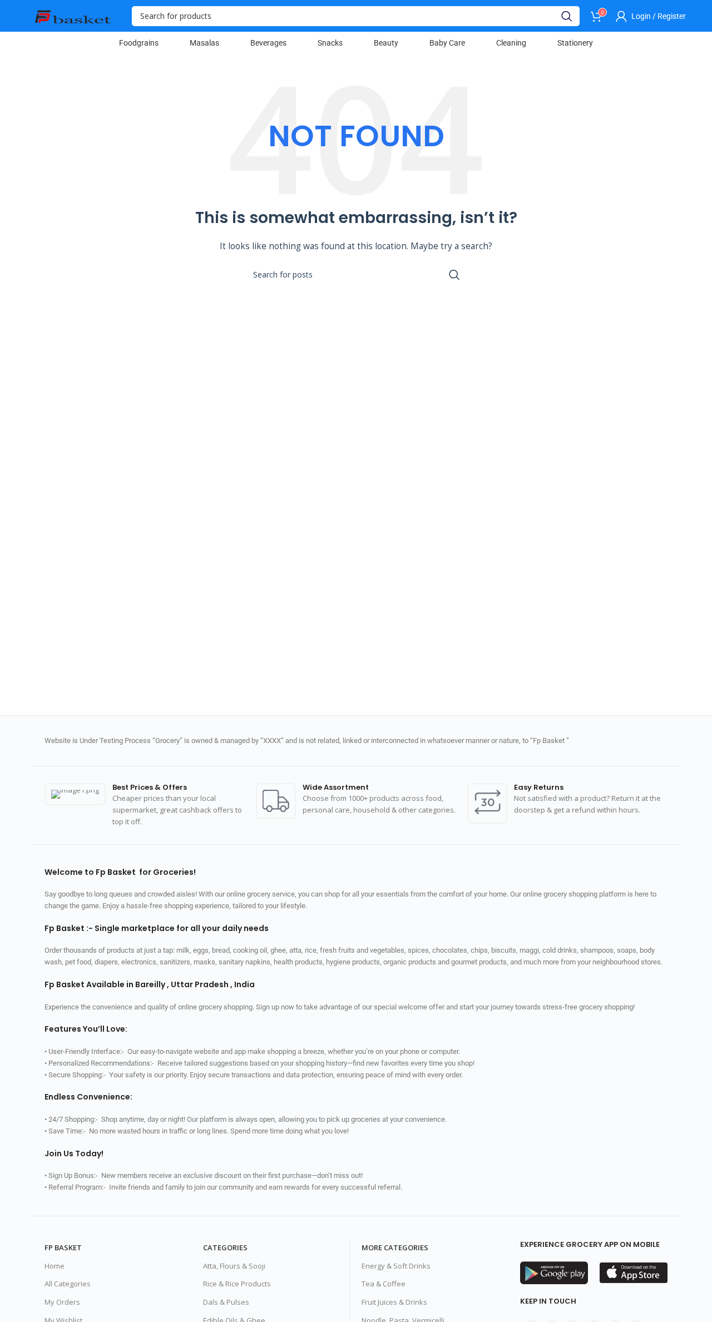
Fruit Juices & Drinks (394, 1302)
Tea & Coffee (384, 1284)
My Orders (62, 1302)
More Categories (395, 1247)
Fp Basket (63, 1247)
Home (54, 1266)
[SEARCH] (567, 16)
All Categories (67, 1284)
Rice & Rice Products (237, 1284)
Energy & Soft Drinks (396, 1266)
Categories (225, 1247)
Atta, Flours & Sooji (234, 1266)
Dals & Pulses (226, 1302)
